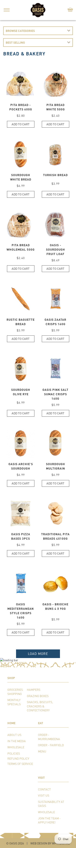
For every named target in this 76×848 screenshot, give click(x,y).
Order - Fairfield (51, 745)
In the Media (16, 741)
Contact (44, 789)
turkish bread (55, 175)
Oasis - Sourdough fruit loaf (55, 249)
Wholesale (15, 747)
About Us (14, 735)
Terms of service (20, 764)
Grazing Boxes (38, 696)
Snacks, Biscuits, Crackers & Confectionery (40, 706)
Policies (13, 753)
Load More (38, 654)
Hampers (33, 689)
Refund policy (18, 758)
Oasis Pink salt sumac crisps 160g (55, 394)
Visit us (43, 795)
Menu (42, 751)
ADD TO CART (21, 124)
